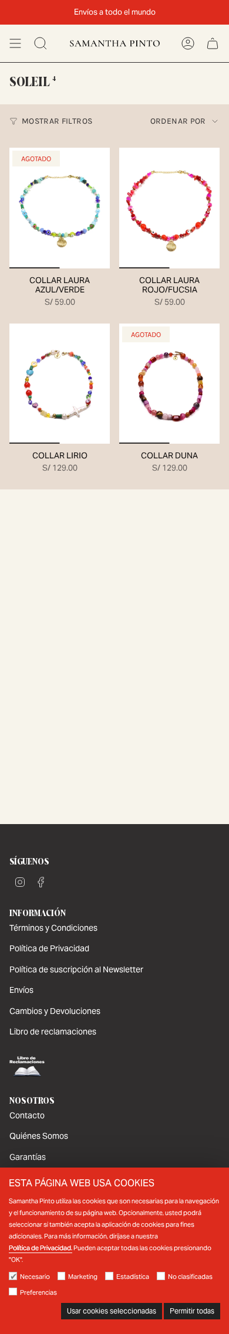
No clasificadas (190, 1276)
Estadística (132, 1276)
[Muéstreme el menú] (15, 43)
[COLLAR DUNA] (169, 384)
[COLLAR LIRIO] (59, 384)
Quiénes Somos (38, 1136)
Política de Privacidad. (40, 1248)
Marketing (82, 1276)
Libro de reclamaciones (52, 1031)
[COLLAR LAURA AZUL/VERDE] (59, 208)
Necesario (35, 1276)
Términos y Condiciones (53, 928)
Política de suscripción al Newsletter (76, 969)
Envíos (21, 990)
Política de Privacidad (49, 948)
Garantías (27, 1157)
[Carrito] (212, 43)
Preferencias (38, 1292)
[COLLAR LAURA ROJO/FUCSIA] (169, 208)
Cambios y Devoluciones (54, 1011)
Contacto (27, 1115)
